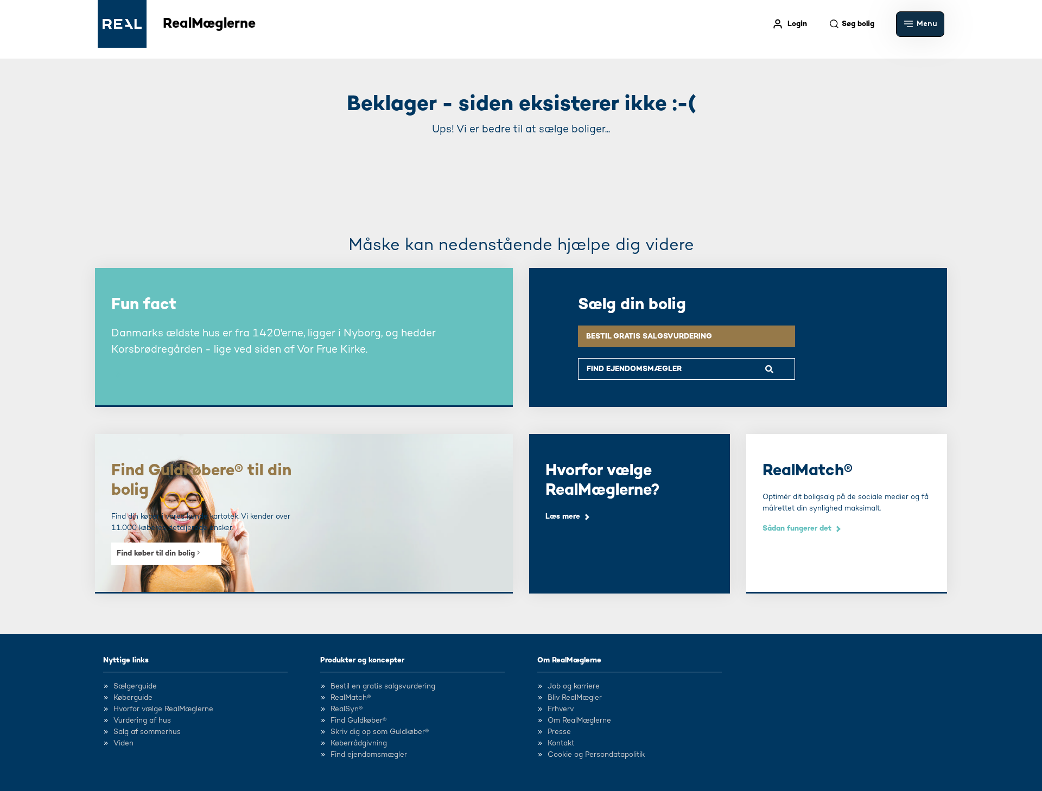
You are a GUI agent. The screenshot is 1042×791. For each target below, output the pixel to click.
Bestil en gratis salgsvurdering (383, 686)
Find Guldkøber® (358, 720)
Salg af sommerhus (147, 732)
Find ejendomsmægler (369, 754)
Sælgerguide (135, 686)
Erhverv (561, 709)
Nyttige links (126, 660)
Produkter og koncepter (362, 660)
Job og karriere (574, 686)
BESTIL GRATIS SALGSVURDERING (649, 336)
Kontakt (561, 743)
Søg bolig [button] (858, 24)
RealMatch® (351, 697)
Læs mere (562, 516)
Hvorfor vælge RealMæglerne (163, 709)
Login (797, 24)
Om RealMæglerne (569, 660)
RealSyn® (347, 709)
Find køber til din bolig (157, 553)
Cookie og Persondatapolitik (596, 754)
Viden (123, 743)
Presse (559, 732)
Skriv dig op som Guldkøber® (380, 732)
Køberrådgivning (359, 743)
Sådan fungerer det (797, 528)
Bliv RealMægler (575, 697)
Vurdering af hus (142, 720)
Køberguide (133, 697)
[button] (920, 24)
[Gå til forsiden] (122, 24)
